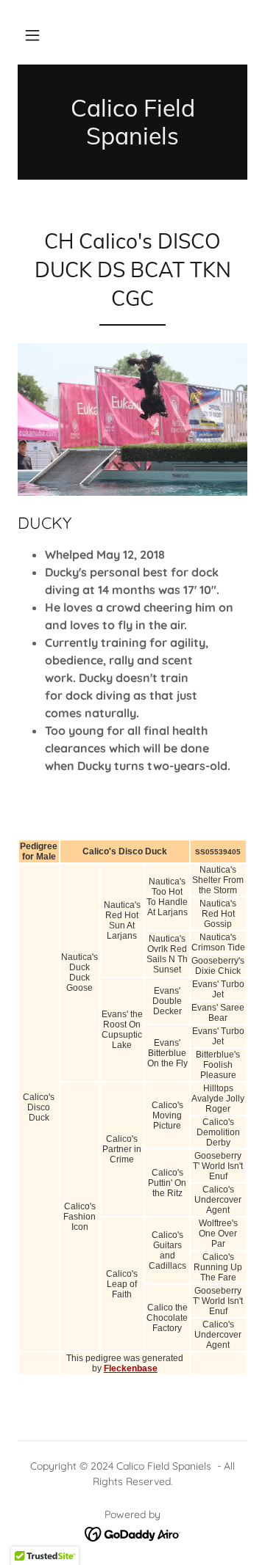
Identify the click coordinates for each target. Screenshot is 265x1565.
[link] (132, 122)
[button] (32, 35)
